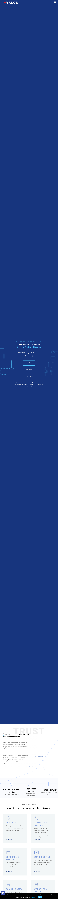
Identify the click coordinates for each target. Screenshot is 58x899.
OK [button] (40, 897)
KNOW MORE (9, 840)
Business (29, 369)
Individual (29, 363)
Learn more (34, 897)
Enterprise (29, 376)
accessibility (2, 893)
